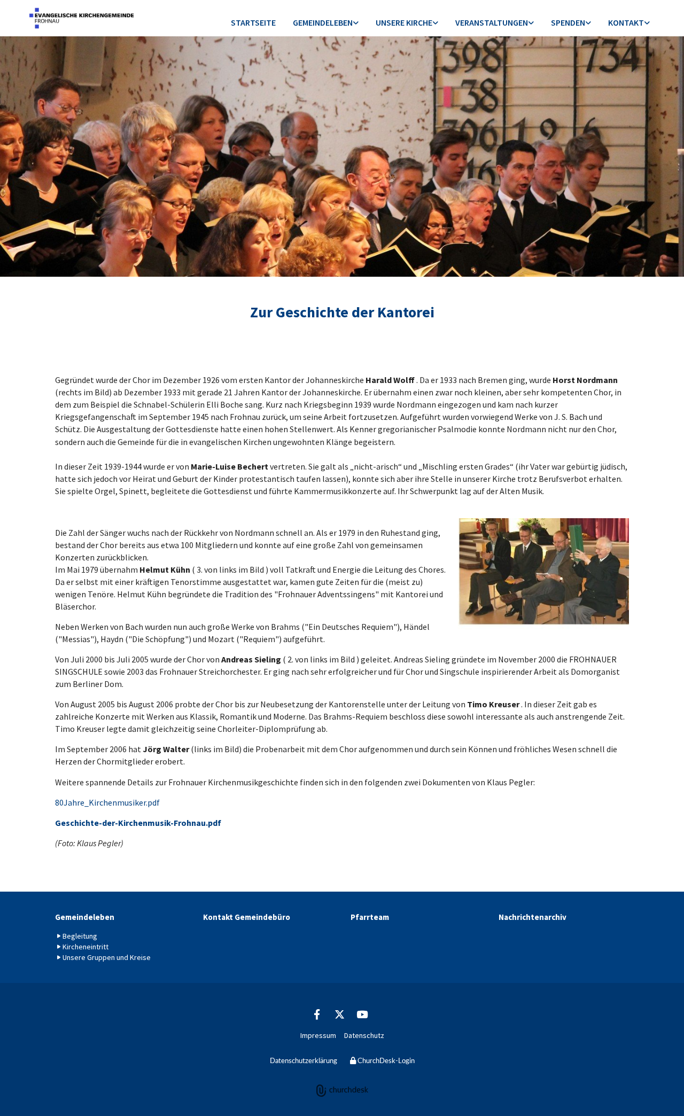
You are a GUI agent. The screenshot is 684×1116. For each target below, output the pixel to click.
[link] (325, 23)
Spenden (568, 22)
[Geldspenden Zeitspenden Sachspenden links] (588, 23)
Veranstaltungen (491, 22)
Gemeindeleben (323, 22)
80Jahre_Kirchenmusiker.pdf (107, 802)
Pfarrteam (370, 917)
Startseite (253, 22)
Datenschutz (364, 1035)
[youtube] (362, 1014)
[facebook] (317, 1014)
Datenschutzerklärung (303, 1061)
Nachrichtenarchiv (532, 917)
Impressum (318, 1035)
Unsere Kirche (404, 22)
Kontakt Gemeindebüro (246, 917)
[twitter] (339, 1014)
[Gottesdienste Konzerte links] (531, 23)
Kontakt (626, 22)
